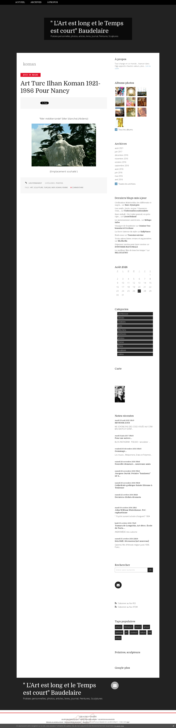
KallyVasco (145, 232)
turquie (47, 187)
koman (59, 187)
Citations (122, 322)
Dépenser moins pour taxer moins (130, 244)
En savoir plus (119, 726)
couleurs (133, 632)
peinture (119, 632)
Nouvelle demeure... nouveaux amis (133, 464)
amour (146, 627)
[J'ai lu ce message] (173, 726)
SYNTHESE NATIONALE (126, 247)
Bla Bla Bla (122, 241)
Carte (118, 368)
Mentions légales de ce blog (72, 722)
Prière (120, 346)
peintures (122, 334)
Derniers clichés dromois (128, 497)
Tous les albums (126, 129)
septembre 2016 (122, 165)
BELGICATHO (121, 253)
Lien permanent (35, 183)
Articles (121, 318)
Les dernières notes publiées (88, 719)
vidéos (121, 354)
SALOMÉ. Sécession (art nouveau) (132, 541)
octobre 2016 (120, 162)
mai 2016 (119, 176)
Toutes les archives (127, 184)
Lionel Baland (130, 217)
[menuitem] (21, 2)
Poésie (121, 342)
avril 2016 (119, 179)
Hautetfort (93, 716)
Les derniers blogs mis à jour (69, 719)
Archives (36, 2)
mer (53, 187)
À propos (52, 2)
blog (128, 722)
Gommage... (121, 451)
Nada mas (119, 235)
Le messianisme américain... (128, 220)
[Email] (118, 585)
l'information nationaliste (136, 211)
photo (118, 638)
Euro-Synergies (132, 205)
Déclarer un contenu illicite (54, 722)
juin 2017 (118, 152)
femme (65, 187)
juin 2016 (118, 172)
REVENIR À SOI (122, 423)
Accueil (20, 2)
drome (138, 627)
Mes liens (122, 330)
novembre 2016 (121, 159)
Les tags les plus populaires (106, 719)
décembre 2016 (121, 155)
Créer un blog (83, 716)
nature (143, 632)
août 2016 (119, 169)
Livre (120, 326)
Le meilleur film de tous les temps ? (130, 250)
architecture (123, 314)
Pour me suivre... (123, 438)
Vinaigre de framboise (125, 226)
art (31, 187)
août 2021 (119, 148)
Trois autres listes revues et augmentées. (133, 239)
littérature (128, 627)
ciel (149, 632)
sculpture (38, 187)
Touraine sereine (135, 235)
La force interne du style (126, 232)
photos (59, 183)
